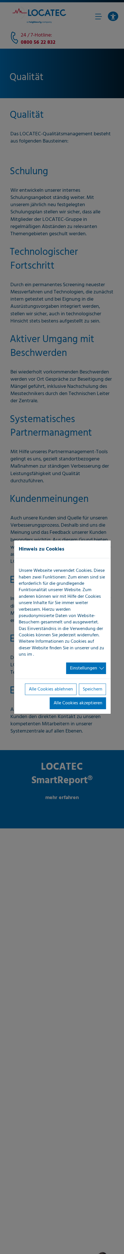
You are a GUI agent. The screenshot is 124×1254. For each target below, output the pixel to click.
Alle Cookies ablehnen (51, 689)
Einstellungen (83, 668)
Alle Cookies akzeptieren (78, 703)
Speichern (92, 689)
